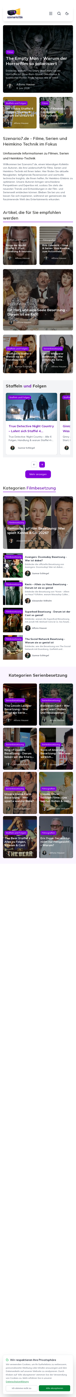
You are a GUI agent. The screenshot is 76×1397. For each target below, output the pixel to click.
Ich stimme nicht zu (21, 1388)
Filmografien (49, 240)
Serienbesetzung (17, 303)
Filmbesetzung (16, 522)
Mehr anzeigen (38, 474)
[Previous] (34, 465)
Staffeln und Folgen (16, 103)
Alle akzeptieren (54, 1388)
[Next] (42, 465)
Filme (10, 52)
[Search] (59, 13)
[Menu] (50, 13)
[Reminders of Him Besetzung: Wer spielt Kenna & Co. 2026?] (38, 522)
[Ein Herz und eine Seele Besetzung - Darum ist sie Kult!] (38, 299)
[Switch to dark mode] (67, 13)
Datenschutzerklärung (17, 1381)
